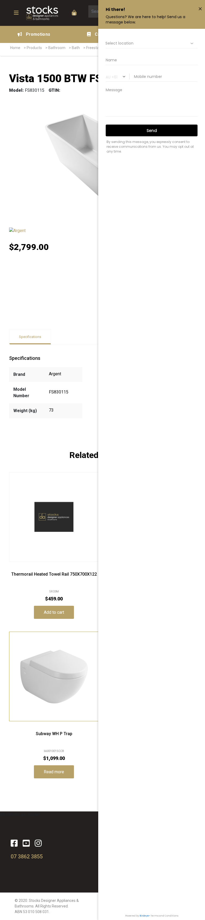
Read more (54, 771)
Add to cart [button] (54, 612)
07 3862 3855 (27, 856)
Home (15, 48)
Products (34, 48)
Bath (76, 48)
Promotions (38, 34)
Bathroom (56, 48)
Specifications (30, 337)
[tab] (30, 336)
